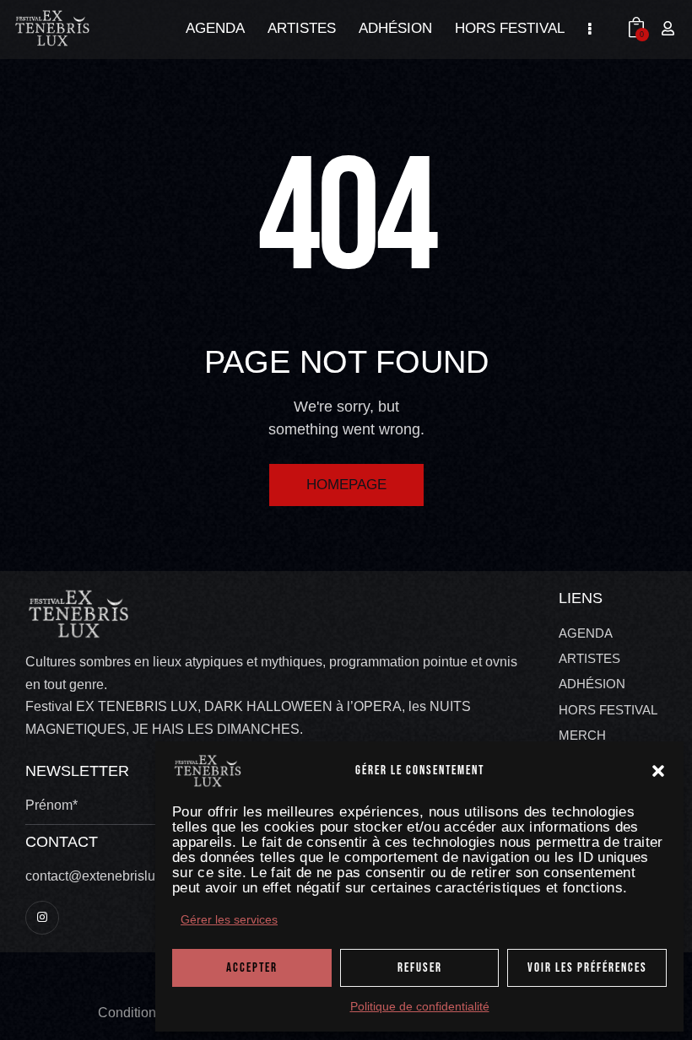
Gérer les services (229, 919)
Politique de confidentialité (419, 1006)
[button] (658, 770)
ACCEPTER (252, 968)
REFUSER (419, 968)
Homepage (346, 485)
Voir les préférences (587, 968)
